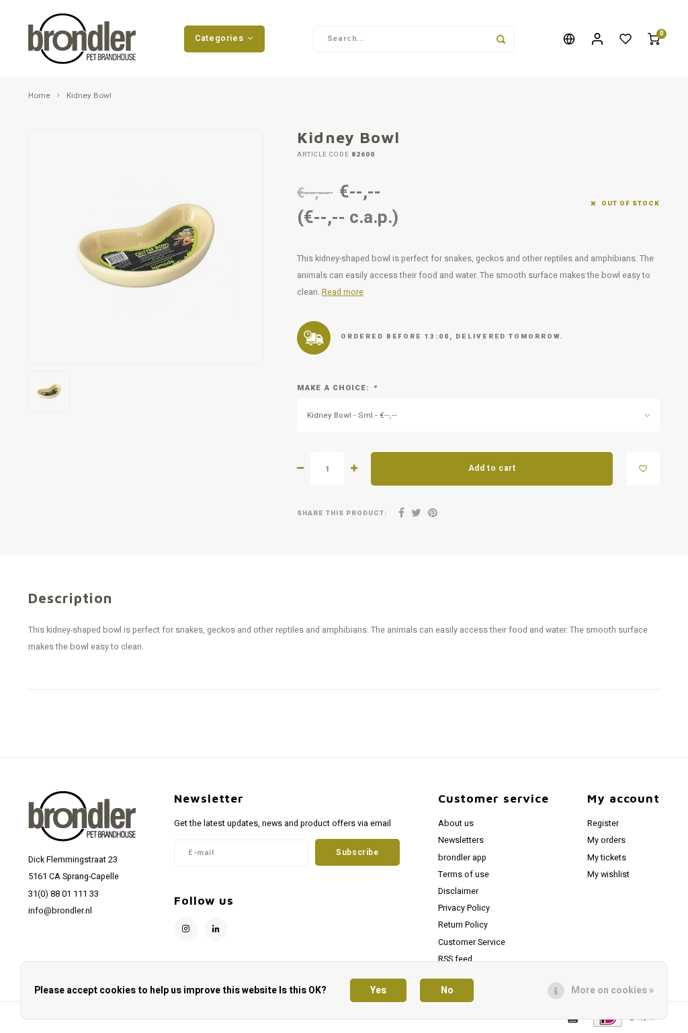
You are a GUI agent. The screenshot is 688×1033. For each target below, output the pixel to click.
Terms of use (463, 874)
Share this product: (342, 513)
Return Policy (463, 925)
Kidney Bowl (89, 96)
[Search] (501, 39)
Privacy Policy (464, 908)
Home (39, 96)
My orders (606, 840)
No (447, 990)
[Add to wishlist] (643, 469)
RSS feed (455, 959)
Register (603, 823)
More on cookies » (612, 990)
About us (456, 823)
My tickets (606, 858)
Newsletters (461, 840)
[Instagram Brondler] (186, 929)
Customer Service (471, 942)
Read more (342, 292)
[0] (654, 38)
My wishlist (608, 874)
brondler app (462, 858)
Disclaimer (458, 891)
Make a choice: (337, 388)
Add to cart (492, 468)
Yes (378, 990)
